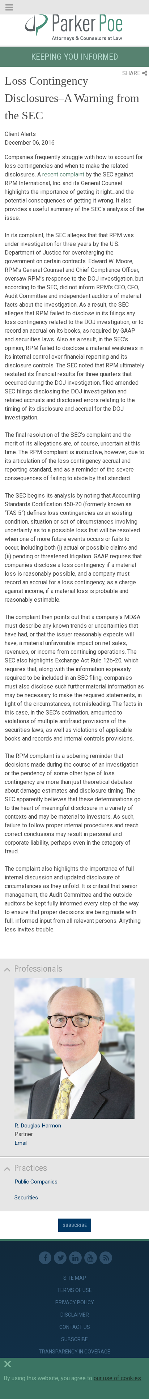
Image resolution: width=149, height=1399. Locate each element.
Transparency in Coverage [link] (74, 1352)
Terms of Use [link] (74, 1290)
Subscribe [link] (74, 1339)
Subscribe (75, 1225)
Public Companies (36, 1181)
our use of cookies (117, 1378)
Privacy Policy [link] (74, 1302)
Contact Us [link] (74, 1327)
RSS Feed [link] (105, 1257)
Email (20, 1143)
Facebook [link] (45, 1257)
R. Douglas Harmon (37, 1125)
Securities (26, 1197)
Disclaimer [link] (74, 1315)
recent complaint (63, 174)
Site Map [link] (74, 1278)
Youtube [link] (90, 1257)
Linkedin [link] (75, 1257)
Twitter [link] (60, 1257)
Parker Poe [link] (74, 26)
